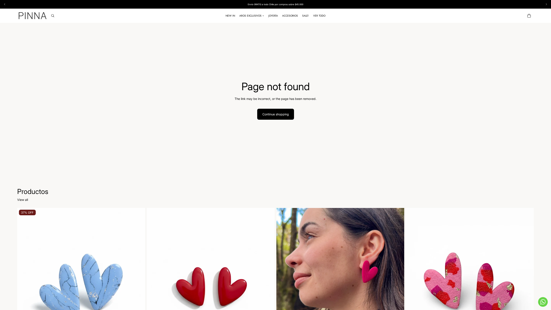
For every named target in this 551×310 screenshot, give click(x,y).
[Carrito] (529, 15)
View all (22, 200)
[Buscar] (52, 15)
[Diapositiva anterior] (23, 288)
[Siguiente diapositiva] (138, 288)
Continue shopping (275, 114)
